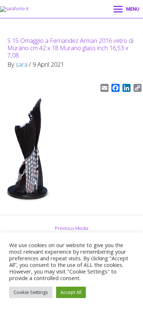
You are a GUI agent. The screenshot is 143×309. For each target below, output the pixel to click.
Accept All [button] (70, 292)
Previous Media (71, 228)
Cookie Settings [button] (31, 292)
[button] (99, 9)
